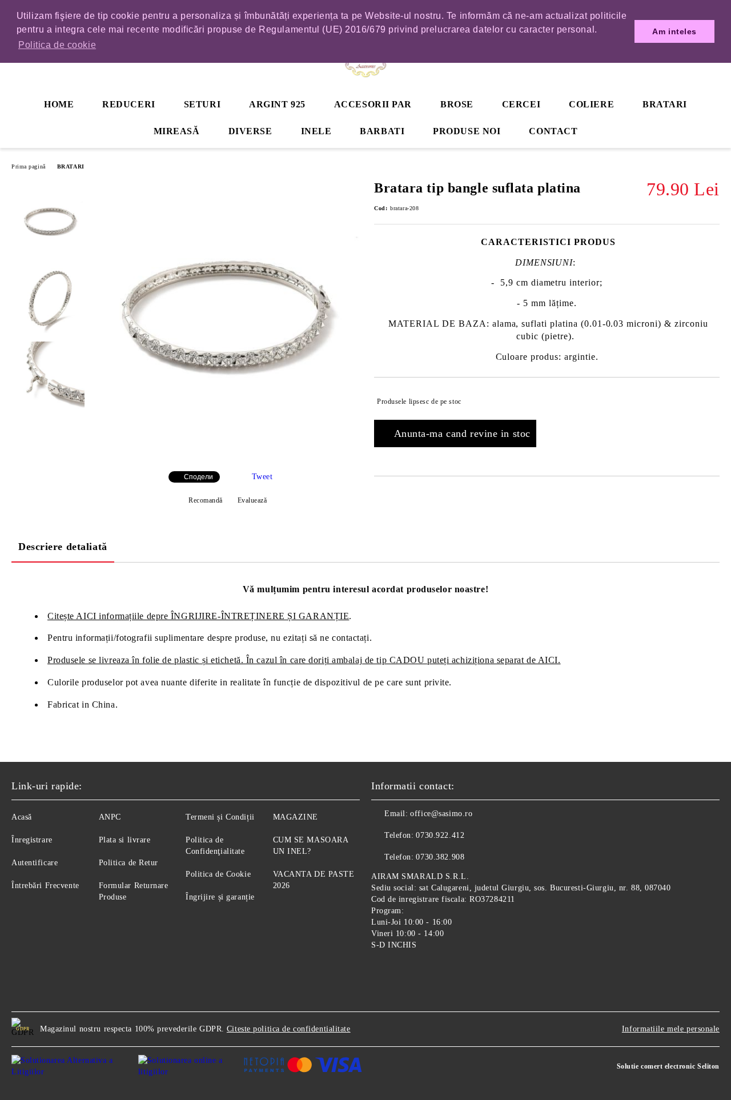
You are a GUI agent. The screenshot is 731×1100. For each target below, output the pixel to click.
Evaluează (252, 500)
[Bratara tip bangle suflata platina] (227, 452)
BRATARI (664, 104)
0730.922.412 (440, 835)
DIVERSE (250, 131)
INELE (316, 131)
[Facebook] (380, 971)
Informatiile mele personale (671, 1029)
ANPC (110, 817)
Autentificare (34, 862)
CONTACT (553, 131)
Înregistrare (32, 840)
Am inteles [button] (674, 31)
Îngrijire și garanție (220, 897)
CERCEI (521, 104)
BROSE (456, 104)
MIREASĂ (177, 131)
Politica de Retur (129, 862)
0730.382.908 (440, 857)
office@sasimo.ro (441, 813)
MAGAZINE (295, 817)
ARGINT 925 (277, 104)
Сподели (198, 477)
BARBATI (382, 131)
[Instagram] (405, 971)
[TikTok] (430, 971)
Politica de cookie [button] (57, 45)
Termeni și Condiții (220, 817)
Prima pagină (28, 166)
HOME (59, 104)
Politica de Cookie (218, 874)
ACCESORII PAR (373, 104)
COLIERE (591, 104)
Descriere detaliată (62, 546)
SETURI (202, 104)
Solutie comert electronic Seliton (668, 1066)
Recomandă (205, 500)
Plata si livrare (125, 840)
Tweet (262, 476)
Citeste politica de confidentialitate (289, 1029)
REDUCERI (128, 104)
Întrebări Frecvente (45, 885)
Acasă (21, 817)
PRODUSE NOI (466, 131)
